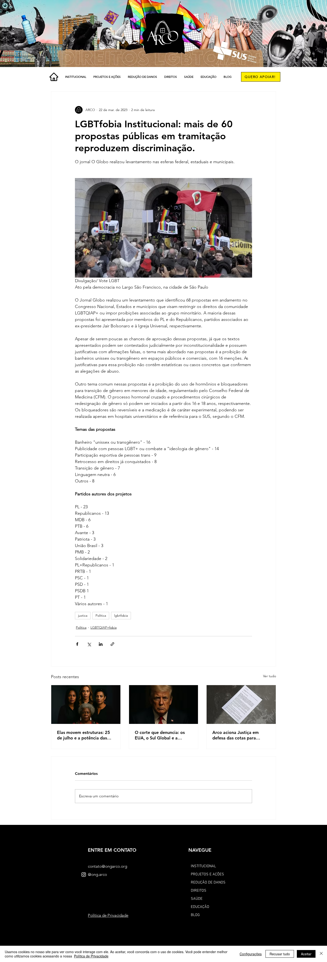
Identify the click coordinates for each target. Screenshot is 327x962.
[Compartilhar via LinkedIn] (100, 644)
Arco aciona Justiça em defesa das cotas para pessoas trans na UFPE (235, 735)
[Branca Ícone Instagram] (84, 875)
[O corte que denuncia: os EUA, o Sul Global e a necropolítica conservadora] (163, 704)
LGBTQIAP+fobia (103, 627)
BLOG (195, 915)
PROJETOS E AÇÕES (207, 874)
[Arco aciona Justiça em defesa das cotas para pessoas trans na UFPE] (241, 704)
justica (82, 615)
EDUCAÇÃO (200, 907)
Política (101, 615)
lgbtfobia (121, 615)
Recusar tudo (280, 953)
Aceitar (306, 953)
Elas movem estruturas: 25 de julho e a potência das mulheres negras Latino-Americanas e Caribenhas (83, 735)
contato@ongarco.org (107, 866)
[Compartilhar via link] (112, 644)
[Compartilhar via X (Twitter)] (89, 644)
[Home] (54, 77)
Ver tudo (269, 676)
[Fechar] (321, 954)
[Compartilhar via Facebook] (77, 644)
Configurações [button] (251, 953)
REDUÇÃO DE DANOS (208, 882)
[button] (76, 77)
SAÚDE (197, 898)
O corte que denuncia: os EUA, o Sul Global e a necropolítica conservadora (162, 735)
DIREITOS (198, 890)
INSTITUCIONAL (203, 866)
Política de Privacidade (91, 956)
